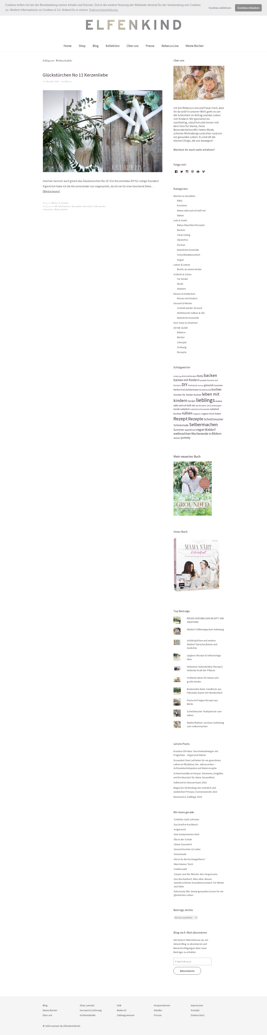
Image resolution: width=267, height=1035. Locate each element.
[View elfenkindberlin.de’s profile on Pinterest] (192, 173)
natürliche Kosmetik (199, 409)
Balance (181, 332)
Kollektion (113, 46)
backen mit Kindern (186, 380)
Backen (181, 230)
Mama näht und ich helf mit (191, 210)
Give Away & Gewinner (185, 322)
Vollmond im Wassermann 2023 (190, 782)
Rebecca (68, 81)
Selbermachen (100, 206)
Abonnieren (187, 971)
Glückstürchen (64, 206)
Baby (180, 200)
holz (183, 389)
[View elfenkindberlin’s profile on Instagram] (187, 173)
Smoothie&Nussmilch (188, 254)
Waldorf (210, 430)
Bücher (181, 337)
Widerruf (121, 1010)
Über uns (133, 46)
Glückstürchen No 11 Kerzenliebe (75, 75)
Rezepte (182, 352)
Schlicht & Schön (182, 274)
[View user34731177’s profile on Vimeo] (203, 173)
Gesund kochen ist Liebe (187, 849)
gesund (208, 385)
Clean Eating (183, 235)
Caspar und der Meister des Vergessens (196, 874)
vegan (200, 429)
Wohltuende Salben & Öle (191, 313)
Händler (158, 1010)
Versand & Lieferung (91, 1010)
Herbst (177, 389)
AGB (119, 1005)
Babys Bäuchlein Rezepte (191, 225)
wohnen (176, 438)
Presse (150, 46)
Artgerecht (180, 829)
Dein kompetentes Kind (186, 834)
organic (197, 413)
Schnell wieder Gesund (189, 308)
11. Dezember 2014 (51, 81)
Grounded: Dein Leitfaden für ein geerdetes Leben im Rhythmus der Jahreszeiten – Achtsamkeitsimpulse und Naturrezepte (197, 764)
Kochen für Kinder (183, 394)
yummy (185, 438)
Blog (96, 46)
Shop (82, 46)
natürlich (185, 409)
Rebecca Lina (170, 46)
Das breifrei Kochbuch (186, 824)
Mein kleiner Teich (183, 864)
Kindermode (205, 389)
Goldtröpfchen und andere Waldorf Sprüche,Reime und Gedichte (202, 644)
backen (210, 375)
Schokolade (181, 425)
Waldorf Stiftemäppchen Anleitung (205, 629)
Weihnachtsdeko (61, 209)
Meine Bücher (195, 46)
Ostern (218, 413)
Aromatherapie (189, 376)
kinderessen (192, 389)
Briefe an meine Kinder (189, 269)
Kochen (181, 245)
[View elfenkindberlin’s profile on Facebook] (176, 173)
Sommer (178, 429)
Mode (180, 283)
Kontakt (195, 1010)
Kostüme (182, 205)
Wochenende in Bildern (206, 434)
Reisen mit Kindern (187, 298)
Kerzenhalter (77, 206)
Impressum (197, 1005)
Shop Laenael (87, 1005)
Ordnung (182, 347)
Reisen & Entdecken (184, 293)
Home (68, 46)
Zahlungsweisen (125, 1015)
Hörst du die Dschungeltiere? (189, 859)
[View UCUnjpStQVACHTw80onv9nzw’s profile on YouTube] (198, 173)
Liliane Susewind (183, 844)
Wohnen (181, 288)
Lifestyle (182, 342)
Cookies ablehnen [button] (220, 7)
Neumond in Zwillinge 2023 (187, 796)
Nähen (180, 215)
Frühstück (192, 385)
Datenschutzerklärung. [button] (103, 9)
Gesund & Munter (182, 303)
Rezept (180, 419)
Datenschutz (198, 1015)
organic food (207, 413)
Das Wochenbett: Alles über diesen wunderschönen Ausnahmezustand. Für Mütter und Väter (199, 882)
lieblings (205, 400)
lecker (192, 401)
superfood (190, 429)
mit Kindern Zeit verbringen (209, 405)
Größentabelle (88, 1015)
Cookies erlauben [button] (248, 7)
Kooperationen (162, 1005)
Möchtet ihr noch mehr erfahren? (194, 149)
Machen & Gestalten (60, 202)
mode (176, 409)
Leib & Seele (180, 220)
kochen (216, 389)
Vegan (180, 259)
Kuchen (197, 394)
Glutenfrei (182, 239)
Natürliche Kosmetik (188, 249)
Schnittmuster (213, 419)
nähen (187, 413)
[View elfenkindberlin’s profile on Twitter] (181, 173)
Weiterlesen (51, 191)
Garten (200, 385)
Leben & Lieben (181, 264)
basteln (203, 380)
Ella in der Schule (183, 839)
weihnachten (48, 209)
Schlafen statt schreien (186, 819)
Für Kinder (182, 279)
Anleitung (177, 376)
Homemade (180, 854)
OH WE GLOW (180, 327)
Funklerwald (180, 869)
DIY (55, 206)
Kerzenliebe (88, 206)
